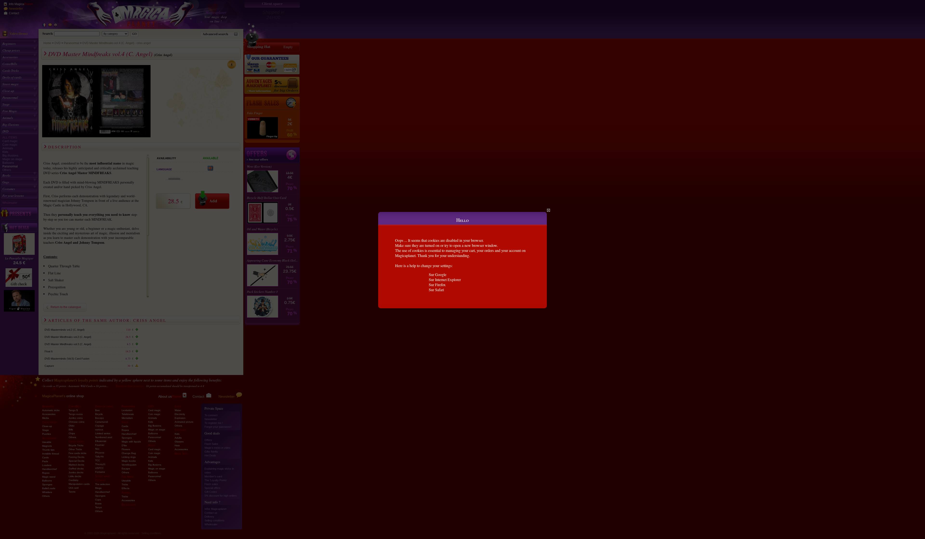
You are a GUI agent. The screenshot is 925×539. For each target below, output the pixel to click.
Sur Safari (436, 289)
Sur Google (437, 274)
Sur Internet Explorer (445, 279)
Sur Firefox (437, 284)
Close (548, 210)
